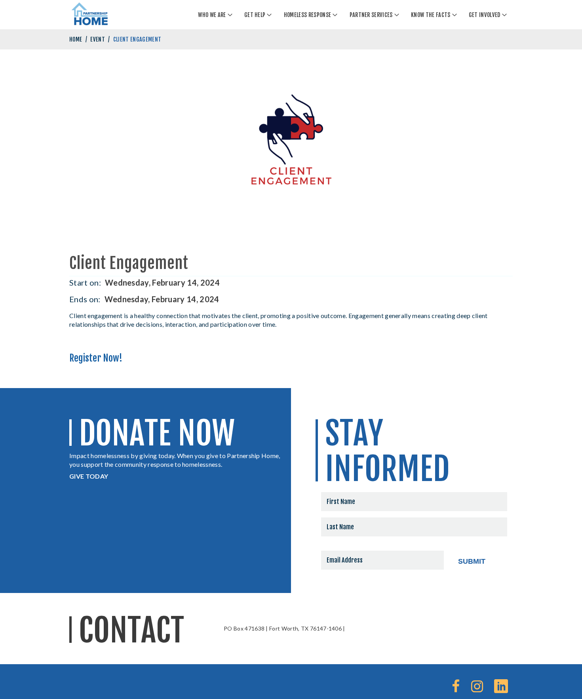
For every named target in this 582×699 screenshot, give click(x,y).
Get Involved (484, 14)
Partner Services (371, 14)
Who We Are (212, 14)
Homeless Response (307, 14)
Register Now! (95, 358)
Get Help (255, 14)
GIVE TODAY (88, 476)
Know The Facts (430, 14)
